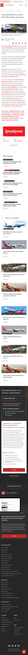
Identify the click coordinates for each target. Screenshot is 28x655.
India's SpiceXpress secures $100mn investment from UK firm (12, 294)
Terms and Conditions (18, 627)
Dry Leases (15, 120)
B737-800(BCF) (12, 87)
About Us (3, 618)
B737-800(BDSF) (8, 48)
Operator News (4, 547)
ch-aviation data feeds (6, 604)
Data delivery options (6, 608)
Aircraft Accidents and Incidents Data (9, 571)
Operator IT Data (5, 560)
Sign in (20, 5)
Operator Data (4, 549)
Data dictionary (4, 611)
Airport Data (4, 552)
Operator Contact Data (6, 554)
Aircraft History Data (6, 567)
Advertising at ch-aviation (7, 622)
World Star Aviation (18, 58)
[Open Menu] (26, 5)
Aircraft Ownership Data (6, 565)
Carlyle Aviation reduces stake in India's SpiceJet (13, 252)
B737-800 (9, 81)
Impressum (16, 632)
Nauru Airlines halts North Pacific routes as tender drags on (12, 194)
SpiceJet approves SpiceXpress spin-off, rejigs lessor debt (13, 376)
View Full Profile (14, 145)
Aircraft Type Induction (7, 120)
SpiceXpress (4, 46)
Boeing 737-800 (5, 111)
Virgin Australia (5, 118)
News (2, 11)
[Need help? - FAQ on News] (16, 21)
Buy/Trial (14, 470)
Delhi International (13, 46)
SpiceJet (3, 85)
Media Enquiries (4, 626)
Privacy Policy (17, 629)
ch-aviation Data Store (17, 1)
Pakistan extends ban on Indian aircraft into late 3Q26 (12, 205)
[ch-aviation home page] (7, 5)
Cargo (21, 118)
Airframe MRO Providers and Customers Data (11, 573)
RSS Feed (25, 43)
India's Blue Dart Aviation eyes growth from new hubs (12, 232)
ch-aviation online (5, 1)
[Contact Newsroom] (20, 21)
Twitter (12, 646)
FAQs (15, 618)
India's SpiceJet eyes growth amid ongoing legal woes (14, 318)
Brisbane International (14, 111)
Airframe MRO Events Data (7, 575)
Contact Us (3, 630)
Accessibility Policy (18, 634)
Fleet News (18, 11)
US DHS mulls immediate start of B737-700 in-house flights (12, 183)
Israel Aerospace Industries (8, 116)
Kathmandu (7, 106)
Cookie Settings (17, 620)
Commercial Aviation (9, 11)
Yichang (3, 66)
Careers (3, 628)
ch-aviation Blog (5, 620)
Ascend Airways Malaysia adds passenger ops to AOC (12, 162)
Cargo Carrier (6, 141)
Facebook (19, 43)
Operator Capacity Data (6, 558)
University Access (5, 624)
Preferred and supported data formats (9, 606)
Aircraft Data (4, 562)
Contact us (14, 477)
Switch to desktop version (14, 486)
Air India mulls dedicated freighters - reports (12, 337)
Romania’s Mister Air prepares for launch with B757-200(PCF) (12, 173)
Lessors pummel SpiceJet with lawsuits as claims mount (13, 275)
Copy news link (22, 43)
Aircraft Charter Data (6, 569)
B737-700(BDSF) (5, 92)
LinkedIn (13, 43)
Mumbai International (11, 98)
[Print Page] (25, 21)
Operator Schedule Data (6, 556)
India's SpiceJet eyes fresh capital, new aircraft (13, 357)
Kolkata (7, 104)
